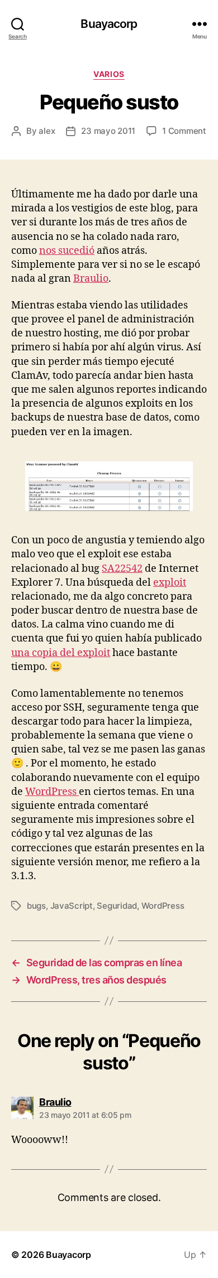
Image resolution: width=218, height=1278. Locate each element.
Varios (108, 74)
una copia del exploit (60, 653)
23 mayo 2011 (108, 131)
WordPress (52, 791)
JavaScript (71, 905)
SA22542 (122, 568)
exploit (169, 582)
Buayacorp (108, 24)
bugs (36, 905)
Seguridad (117, 905)
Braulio (90, 278)
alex (47, 131)
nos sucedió (66, 250)
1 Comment (184, 131)
